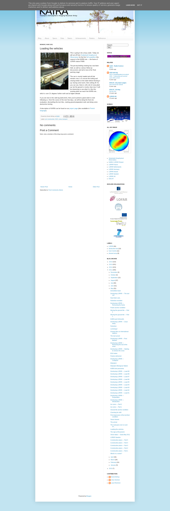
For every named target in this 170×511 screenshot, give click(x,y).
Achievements (81, 38)
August (113, 280)
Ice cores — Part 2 (116, 404)
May (112, 288)
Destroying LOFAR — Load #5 (119, 382)
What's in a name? (116, 453)
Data (62, 38)
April (112, 457)
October (113, 275)
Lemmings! (113, 329)
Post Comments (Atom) (55, 190)
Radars (92, 38)
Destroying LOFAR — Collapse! (117, 359)
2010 (111, 468)
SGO (56, 119)
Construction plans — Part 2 (119, 448)
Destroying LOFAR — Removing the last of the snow (118, 344)
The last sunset (115, 336)
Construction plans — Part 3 (119, 445)
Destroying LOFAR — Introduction (117, 400)
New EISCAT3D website (116, 84)
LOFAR (111, 246)
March (113, 460)
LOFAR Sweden (114, 174)
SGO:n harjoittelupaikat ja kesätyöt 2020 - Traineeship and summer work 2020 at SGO (119, 76)
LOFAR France (113, 164)
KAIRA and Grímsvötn (117, 319)
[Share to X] (69, 116)
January (113, 465)
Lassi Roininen (116, 483)
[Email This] (64, 116)
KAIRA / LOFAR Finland (116, 162)
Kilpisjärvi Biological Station (119, 366)
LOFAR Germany (114, 169)
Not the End (112, 91)
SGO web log (113, 72)
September (114, 277)
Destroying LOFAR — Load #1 (119, 393)
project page (74, 108)
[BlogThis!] (67, 116)
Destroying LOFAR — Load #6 (119, 379)
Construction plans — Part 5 (119, 440)
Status (69, 38)
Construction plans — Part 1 (119, 451)
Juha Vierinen (115, 480)
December (114, 272)
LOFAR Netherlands (115, 167)
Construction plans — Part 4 (119, 443)
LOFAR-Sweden (115, 437)
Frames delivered (115, 356)
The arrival (113, 422)
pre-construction (49, 119)
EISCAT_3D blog (114, 89)
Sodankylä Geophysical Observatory (116, 159)
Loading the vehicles (117, 429)
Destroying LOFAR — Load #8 (119, 374)
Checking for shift (115, 412)
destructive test (113, 248)
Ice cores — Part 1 (116, 407)
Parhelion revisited (116, 300)
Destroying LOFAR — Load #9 (119, 371)
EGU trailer (113, 353)
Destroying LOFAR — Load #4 (119, 385)
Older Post (96, 187)
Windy (111, 67)
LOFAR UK (112, 176)
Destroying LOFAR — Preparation (117, 396)
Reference (102, 38)
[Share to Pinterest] (73, 116)
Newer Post (44, 187)
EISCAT (111, 179)
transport (64, 119)
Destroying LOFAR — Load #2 (119, 390)
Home (70, 187)
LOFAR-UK (113, 96)
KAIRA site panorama (117, 368)
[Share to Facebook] (71, 116)
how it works (112, 251)
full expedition (91, 57)
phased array (113, 253)
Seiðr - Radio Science (116, 66)
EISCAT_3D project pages (117, 83)
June (112, 286)
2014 (111, 262)
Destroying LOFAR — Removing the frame (117, 304)
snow (60, 119)
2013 (111, 264)
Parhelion (113, 326)
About (47, 38)
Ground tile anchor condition (119, 410)
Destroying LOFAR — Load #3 (119, 387)
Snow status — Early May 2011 (120, 434)
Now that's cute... (115, 298)
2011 (111, 270)
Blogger (88, 496)
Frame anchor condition (117, 307)
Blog (39, 38)
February (114, 462)
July (112, 283)
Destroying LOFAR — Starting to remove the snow (119, 349)
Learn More (130, 5)
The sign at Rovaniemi (117, 432)
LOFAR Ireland (113, 171)
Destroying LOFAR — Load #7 (119, 376)
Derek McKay (115, 477)
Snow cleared (114, 419)
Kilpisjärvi (113, 363)
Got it (139, 5)
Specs (55, 38)
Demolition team (115, 291)
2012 (111, 267)
